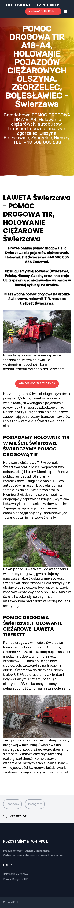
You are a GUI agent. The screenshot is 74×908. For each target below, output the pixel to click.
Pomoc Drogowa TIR (15, 879)
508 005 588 (19, 816)
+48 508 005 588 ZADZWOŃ (37, 383)
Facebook (12, 804)
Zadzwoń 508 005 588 (43, 11)
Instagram (35, 804)
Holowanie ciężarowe (16, 874)
